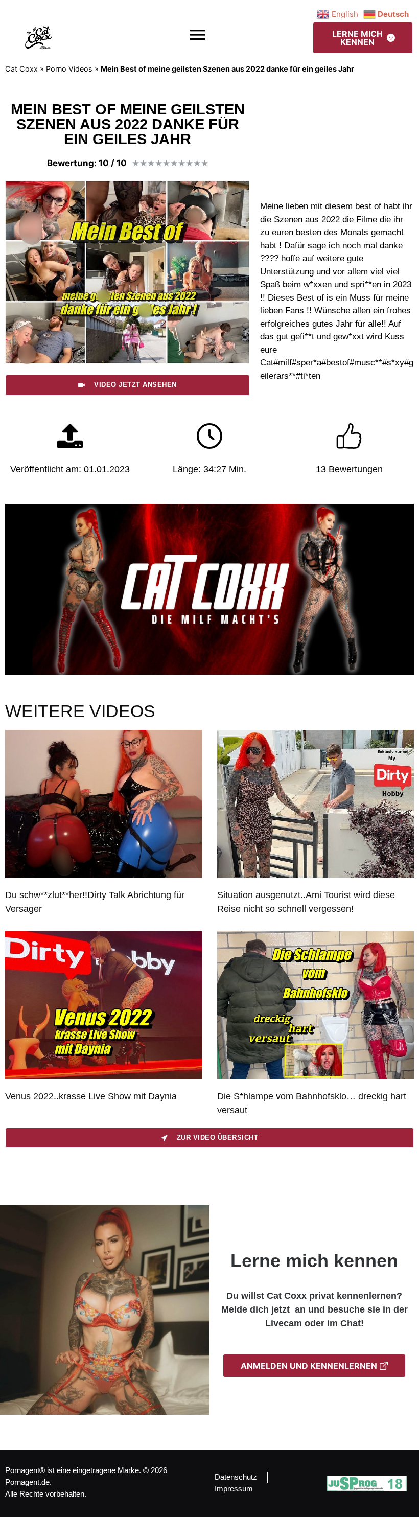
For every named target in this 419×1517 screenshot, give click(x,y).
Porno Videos (69, 68)
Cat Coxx (21, 68)
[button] (197, 35)
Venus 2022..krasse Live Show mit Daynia (91, 1096)
